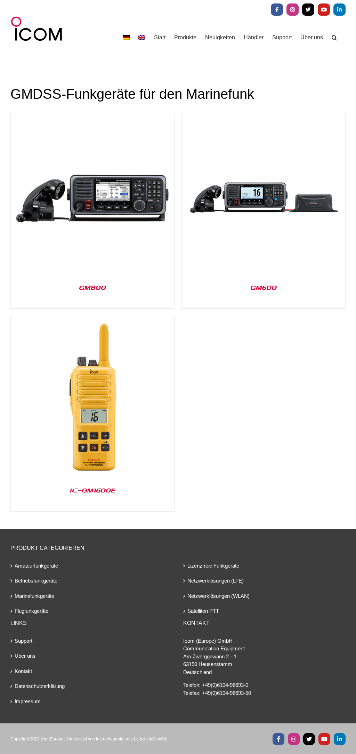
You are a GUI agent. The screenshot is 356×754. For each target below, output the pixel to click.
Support (23, 641)
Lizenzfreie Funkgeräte (213, 566)
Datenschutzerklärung (40, 686)
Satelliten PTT (203, 611)
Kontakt (23, 671)
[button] (334, 37)
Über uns (25, 656)
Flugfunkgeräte (31, 611)
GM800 (92, 287)
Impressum (28, 701)
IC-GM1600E (92, 490)
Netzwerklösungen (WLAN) (218, 596)
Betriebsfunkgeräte (36, 581)
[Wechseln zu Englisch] (141, 37)
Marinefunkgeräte (34, 596)
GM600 (263, 287)
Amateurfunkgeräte (36, 566)
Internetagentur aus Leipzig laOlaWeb (132, 739)
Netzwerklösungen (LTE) (215, 581)
